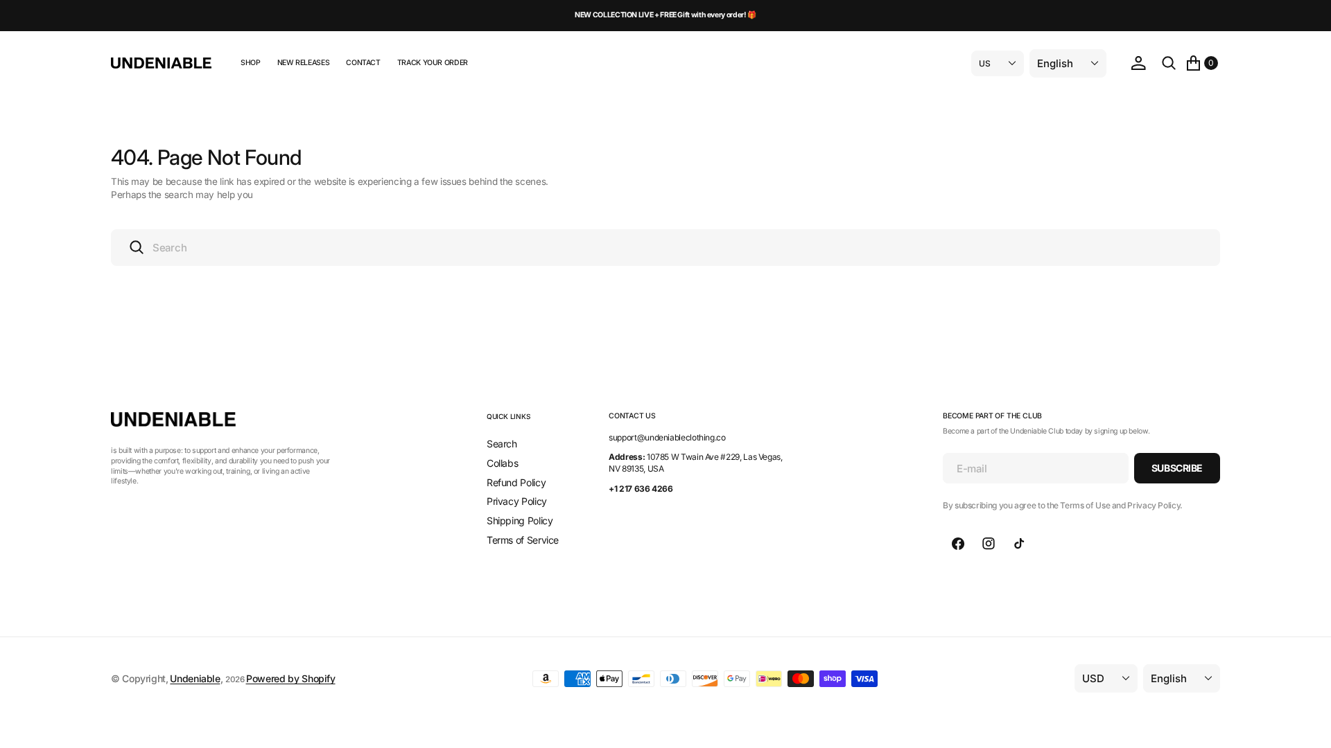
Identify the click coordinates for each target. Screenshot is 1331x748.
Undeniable (195, 678)
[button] (1138, 63)
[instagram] (988, 543)
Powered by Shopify (291, 678)
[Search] (1169, 63)
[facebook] (958, 543)
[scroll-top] (1307, 724)
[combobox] (665, 247)
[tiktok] (1019, 543)
